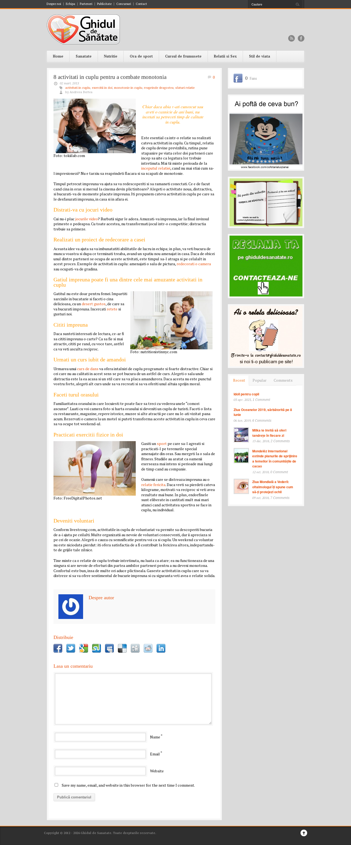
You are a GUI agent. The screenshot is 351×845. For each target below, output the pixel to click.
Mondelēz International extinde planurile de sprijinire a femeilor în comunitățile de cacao (274, 459)
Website (157, 770)
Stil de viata (259, 56)
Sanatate (84, 56)
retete (112, 309)
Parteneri (86, 3)
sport (162, 443)
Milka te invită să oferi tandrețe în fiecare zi (269, 433)
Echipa (70, 3)
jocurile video (86, 218)
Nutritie (110, 56)
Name (155, 737)
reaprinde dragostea (159, 88)
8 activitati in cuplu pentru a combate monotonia (109, 77)
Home (58, 56)
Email (155, 753)
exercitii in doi (102, 88)
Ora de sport (141, 56)
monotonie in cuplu (128, 88)
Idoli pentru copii (246, 394)
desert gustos (94, 303)
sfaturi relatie (185, 88)
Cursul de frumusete (183, 56)
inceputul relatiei (155, 168)
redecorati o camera (194, 263)
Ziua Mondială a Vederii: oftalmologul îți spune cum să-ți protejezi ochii (272, 486)
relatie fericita (153, 484)
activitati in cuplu (77, 88)
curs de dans (87, 368)
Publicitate (104, 3)
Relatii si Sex (225, 56)
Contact (141, 3)
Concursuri (123, 3)
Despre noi (54, 3)
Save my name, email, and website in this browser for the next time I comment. (128, 785)
